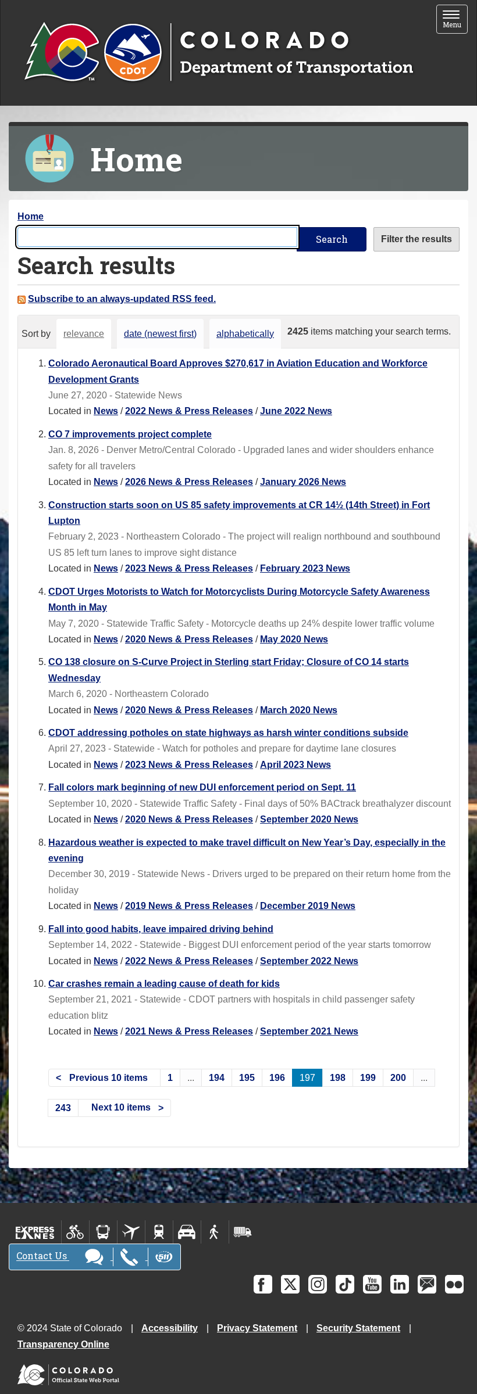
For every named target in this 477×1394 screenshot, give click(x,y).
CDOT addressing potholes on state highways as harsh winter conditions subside (228, 733)
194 (217, 1078)
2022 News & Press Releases (189, 411)
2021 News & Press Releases (189, 1031)
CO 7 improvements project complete (130, 434)
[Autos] (187, 1232)
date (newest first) (160, 334)
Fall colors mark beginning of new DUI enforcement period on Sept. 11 (202, 787)
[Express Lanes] (35, 1232)
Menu (455, 20)
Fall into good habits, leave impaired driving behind (160, 929)
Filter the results (416, 239)
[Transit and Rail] (103, 1232)
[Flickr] (454, 1284)
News (106, 411)
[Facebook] (263, 1284)
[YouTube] (372, 1284)
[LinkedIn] (400, 1284)
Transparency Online (63, 1344)
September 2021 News (309, 1031)
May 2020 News (294, 639)
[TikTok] (345, 1284)
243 (63, 1108)
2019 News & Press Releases (189, 906)
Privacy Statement (257, 1328)
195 (247, 1078)
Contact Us (42, 1256)
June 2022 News (296, 411)
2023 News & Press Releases (189, 568)
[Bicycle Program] (75, 1232)
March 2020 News (298, 710)
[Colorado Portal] (70, 1372)
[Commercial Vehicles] (243, 1232)
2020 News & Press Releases (189, 639)
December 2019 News (307, 906)
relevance (83, 334)
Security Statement (358, 1328)
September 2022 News (309, 961)
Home (30, 216)
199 (368, 1078)
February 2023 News (305, 568)
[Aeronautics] (131, 1232)
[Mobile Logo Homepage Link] (218, 53)
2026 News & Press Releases (189, 482)
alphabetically (245, 334)
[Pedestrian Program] (215, 1232)
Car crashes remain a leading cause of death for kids (164, 984)
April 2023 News (295, 765)
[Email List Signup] (427, 1284)
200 (398, 1078)
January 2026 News (303, 482)
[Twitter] (290, 1284)
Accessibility (169, 1328)
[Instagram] (318, 1284)
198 (338, 1078)
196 (277, 1078)
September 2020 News (309, 819)
